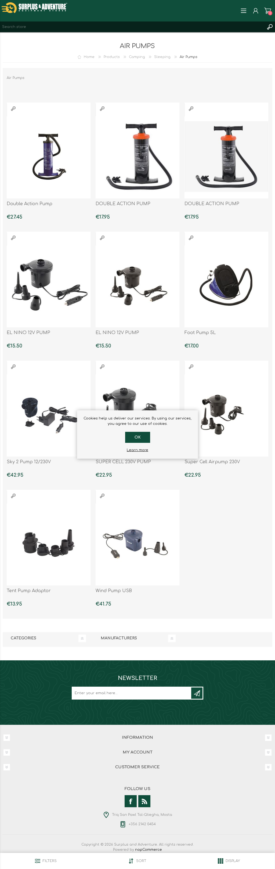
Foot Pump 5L (200, 332)
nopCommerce (148, 850)
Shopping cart (268, 11)
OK (138, 437)
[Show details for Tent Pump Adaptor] (49, 544)
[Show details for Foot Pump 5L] (226, 286)
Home (89, 57)
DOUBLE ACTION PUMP (123, 203)
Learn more (137, 450)
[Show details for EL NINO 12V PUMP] (49, 286)
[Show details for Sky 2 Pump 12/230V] (49, 415)
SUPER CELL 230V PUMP (123, 461)
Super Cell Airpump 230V (212, 461)
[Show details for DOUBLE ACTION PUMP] (137, 156)
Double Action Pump (29, 203)
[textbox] (132, 26)
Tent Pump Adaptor (29, 590)
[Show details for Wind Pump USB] (137, 544)
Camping (137, 57)
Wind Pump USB (114, 590)
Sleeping (162, 57)
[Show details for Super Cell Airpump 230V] (226, 415)
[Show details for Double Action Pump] (49, 156)
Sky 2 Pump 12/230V (29, 461)
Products (112, 57)
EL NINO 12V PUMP (28, 332)
